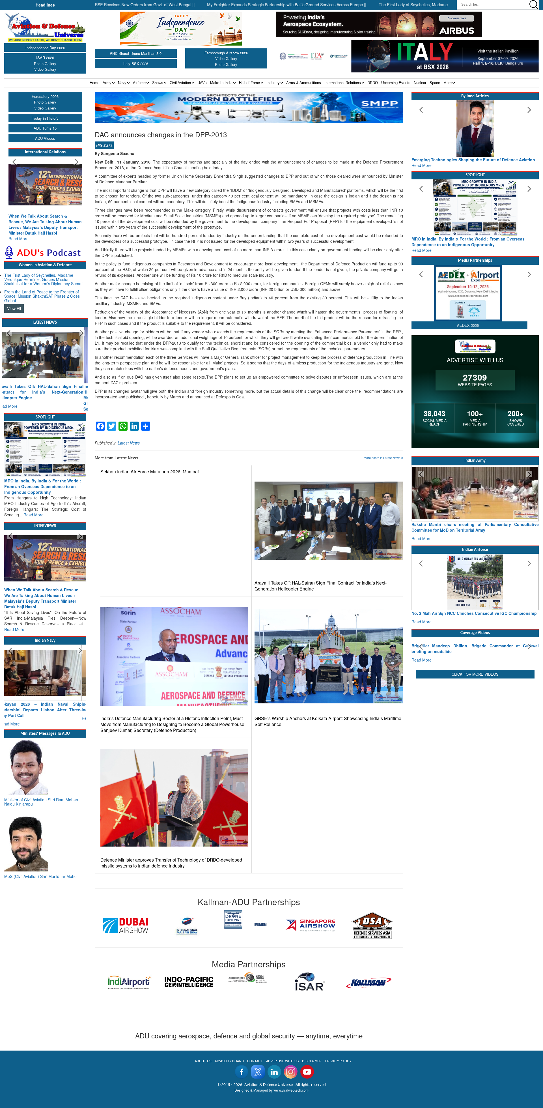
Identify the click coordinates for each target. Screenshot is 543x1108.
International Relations (342, 83)
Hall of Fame (249, 83)
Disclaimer (312, 1061)
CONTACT (255, 1061)
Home (94, 83)
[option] (125, 925)
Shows (157, 83)
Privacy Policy (338, 1061)
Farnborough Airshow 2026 (226, 52)
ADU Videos (45, 138)
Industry (273, 83)
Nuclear (420, 83)
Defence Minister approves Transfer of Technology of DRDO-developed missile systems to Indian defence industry (171, 863)
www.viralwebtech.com (291, 1090)
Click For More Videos (475, 726)
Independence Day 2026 (45, 47)
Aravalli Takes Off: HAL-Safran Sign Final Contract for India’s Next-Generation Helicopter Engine (321, 586)
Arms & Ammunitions (303, 83)
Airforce (139, 83)
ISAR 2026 (45, 57)
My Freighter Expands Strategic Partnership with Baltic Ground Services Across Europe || (246, 4)
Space (435, 83)
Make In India (221, 83)
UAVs (202, 83)
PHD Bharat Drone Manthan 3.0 (135, 53)
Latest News (129, 443)
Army (107, 83)
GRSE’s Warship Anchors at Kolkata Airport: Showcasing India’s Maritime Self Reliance (328, 721)
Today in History (45, 118)
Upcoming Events (395, 83)
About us (203, 1061)
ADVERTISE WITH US (282, 1061)
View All (14, 308)
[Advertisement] (475, 772)
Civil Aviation (180, 83)
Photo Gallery (45, 63)
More (447, 83)
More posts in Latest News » (383, 457)
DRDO (372, 83)
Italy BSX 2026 (135, 63)
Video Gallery (45, 69)
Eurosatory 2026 (45, 96)
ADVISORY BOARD (229, 1061)
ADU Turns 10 (45, 128)
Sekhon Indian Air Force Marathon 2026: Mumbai (149, 471)
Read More (18, 238)
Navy (122, 83)
